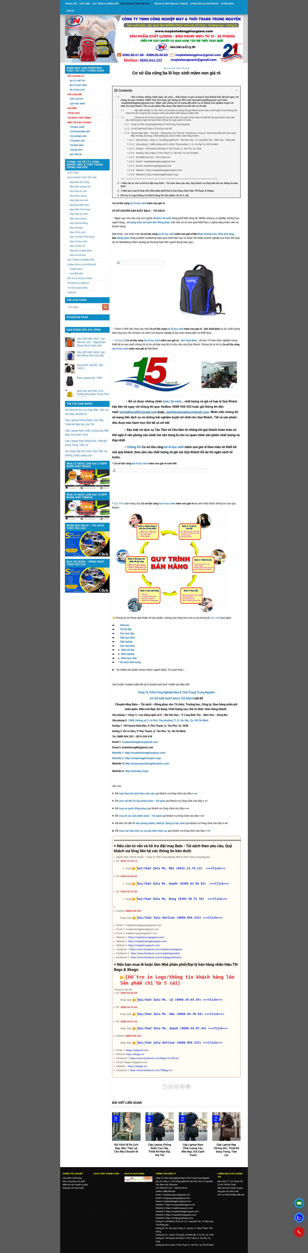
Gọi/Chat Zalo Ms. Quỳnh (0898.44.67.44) (172, 1028)
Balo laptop (127, 654)
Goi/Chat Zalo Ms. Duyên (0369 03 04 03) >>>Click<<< (183, 883)
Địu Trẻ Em (76, 154)
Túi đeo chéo (77, 127)
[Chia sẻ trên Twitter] (170, 1086)
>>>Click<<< (212, 917)
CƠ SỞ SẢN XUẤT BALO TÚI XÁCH (172, 698)
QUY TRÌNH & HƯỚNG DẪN (105, 3)
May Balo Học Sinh (79, 200)
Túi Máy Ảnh (77, 145)
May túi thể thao (78, 255)
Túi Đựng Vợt (77, 140)
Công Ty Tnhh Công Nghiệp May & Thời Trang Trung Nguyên (176, 692)
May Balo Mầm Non (79, 205)
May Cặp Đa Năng (79, 223)
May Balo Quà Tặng (79, 182)
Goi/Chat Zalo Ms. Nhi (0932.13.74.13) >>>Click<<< (181, 868)
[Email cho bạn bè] (176, 1086)
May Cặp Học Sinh (79, 214)
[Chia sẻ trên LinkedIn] (188, 1086)
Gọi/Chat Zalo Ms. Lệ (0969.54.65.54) (169, 999)
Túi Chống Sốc (78, 136)
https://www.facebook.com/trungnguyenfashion (156, 957)
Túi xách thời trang (130, 662)
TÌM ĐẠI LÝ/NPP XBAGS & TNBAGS (171, 3)
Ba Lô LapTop (77, 80)
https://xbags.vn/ (135, 1054)
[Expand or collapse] (237, 90)
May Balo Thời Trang (80, 209)
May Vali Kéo (76, 227)
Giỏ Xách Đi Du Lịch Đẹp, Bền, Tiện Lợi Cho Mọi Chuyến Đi (86, 412)
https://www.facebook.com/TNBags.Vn (151, 1070)
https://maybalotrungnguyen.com (181, 1215)
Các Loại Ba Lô (75, 76)
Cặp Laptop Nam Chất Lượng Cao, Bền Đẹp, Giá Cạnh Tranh (87, 432)
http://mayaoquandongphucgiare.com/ (147, 763)
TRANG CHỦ (71, 3)
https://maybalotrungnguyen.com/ (146, 937)
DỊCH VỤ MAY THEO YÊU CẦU (135, 3)
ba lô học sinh (138, 203)
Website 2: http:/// (136, 758)
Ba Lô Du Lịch (77, 89)
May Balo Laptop (78, 195)
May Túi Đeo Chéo (78, 241)
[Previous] (111, 1137)
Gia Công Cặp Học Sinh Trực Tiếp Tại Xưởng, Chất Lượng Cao (86, 453)
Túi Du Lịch (73, 113)
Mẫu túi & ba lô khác (79, 122)
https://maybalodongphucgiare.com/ (147, 941)
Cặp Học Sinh (77, 103)
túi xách (176, 401)
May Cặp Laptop (78, 218)
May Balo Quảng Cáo (80, 186)
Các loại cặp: (127, 633)
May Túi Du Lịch (77, 232)
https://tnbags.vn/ (137, 1066)
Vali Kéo (72, 108)
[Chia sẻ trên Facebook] (164, 1086)
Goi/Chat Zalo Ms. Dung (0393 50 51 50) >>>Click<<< (182, 898)
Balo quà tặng (226, 233)
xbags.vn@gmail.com (137, 1050)
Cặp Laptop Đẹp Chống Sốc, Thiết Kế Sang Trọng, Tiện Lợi (86, 443)
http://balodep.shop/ (137, 771)
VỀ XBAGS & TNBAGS (78, 283)
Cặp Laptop (76, 99)
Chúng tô (120, 340)
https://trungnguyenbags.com (179, 1218)
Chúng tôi (134, 447)
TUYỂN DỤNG (227, 3)
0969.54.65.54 (129, 992)
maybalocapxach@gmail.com (176, 1194)
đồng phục (122, 237)
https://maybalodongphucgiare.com (182, 1211)
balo (166, 401)
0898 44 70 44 (129, 1007)
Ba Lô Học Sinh (78, 85)
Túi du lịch (126, 629)
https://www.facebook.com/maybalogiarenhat (155, 953)
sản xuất (215, 617)
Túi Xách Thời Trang (79, 117)
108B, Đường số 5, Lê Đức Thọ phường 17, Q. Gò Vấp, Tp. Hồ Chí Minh (168, 720)
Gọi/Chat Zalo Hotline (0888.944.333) (169, 917)
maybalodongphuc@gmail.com (187, 412)
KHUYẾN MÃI (76, 273)
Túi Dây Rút (76, 150)
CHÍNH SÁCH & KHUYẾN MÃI (204, 3)
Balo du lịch (128, 649)
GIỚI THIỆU (84, 3)
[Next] (241, 1137)
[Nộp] (105, 307)
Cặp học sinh (127, 637)
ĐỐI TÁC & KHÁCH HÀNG (79, 278)
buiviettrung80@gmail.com (138, 412)
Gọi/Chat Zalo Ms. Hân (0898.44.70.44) (170, 1014)
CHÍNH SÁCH (76, 269)
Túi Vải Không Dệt (80, 131)
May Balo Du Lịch (78, 191)
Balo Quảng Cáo (207, 233)
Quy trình (119, 503)
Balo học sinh (129, 658)
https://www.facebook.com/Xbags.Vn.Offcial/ (154, 1058)
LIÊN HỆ (70, 11)
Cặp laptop (126, 641)
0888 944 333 (133, 910)
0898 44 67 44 (129, 1021)
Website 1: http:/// (139, 752)
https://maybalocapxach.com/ (144, 945)
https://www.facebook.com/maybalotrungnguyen (156, 949)
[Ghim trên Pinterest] (182, 1086)
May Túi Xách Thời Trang (82, 236)
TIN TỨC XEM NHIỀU (77, 288)
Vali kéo (124, 625)
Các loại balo (127, 645)
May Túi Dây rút (77, 246)
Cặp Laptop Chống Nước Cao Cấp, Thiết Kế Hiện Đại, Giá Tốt (84, 422)
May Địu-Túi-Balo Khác (81, 250)
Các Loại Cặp (74, 94)
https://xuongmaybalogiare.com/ (180, 1204)
